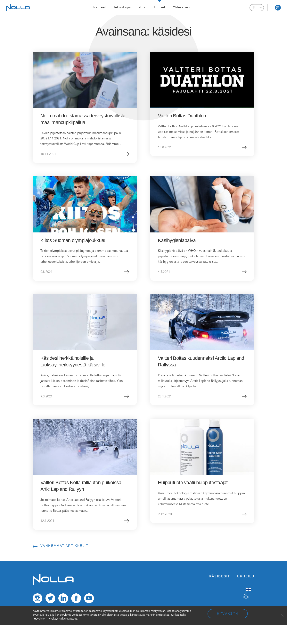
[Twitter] (50, 599)
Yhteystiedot (183, 7)
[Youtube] (89, 599)
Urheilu (245, 576)
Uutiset (159, 7)
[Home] (53, 584)
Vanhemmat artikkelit (64, 545)
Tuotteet (99, 7)
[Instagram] (37, 599)
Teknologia (122, 7)
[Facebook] (76, 599)
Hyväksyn (227, 613)
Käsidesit (219, 576)
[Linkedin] (63, 599)
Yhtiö (142, 7)
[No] (282, 615)
